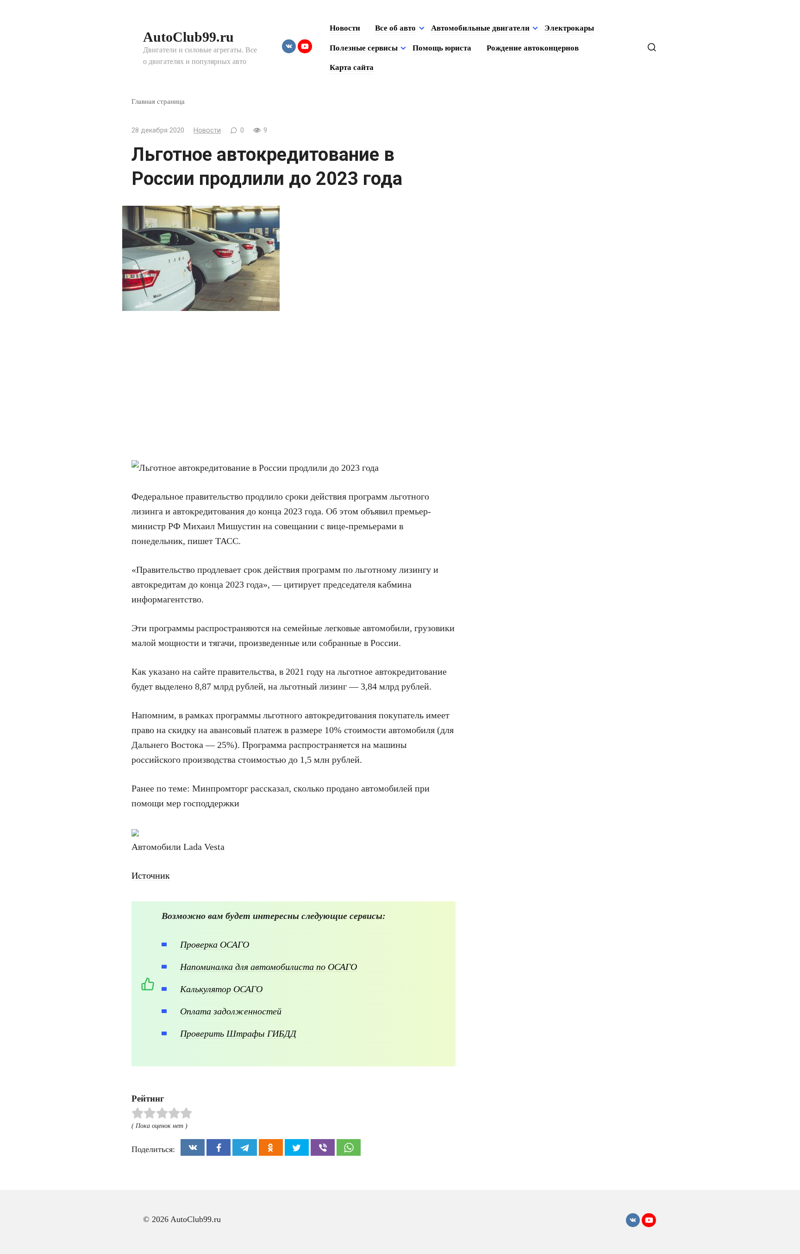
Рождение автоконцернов (533, 48)
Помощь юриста (441, 48)
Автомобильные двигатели (480, 28)
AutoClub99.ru (188, 36)
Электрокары (569, 28)
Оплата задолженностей (230, 1011)
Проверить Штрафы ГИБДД (238, 1033)
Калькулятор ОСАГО (221, 989)
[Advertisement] (293, 390)
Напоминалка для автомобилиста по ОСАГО (268, 967)
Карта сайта (352, 67)
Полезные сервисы (364, 48)
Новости (345, 28)
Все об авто (395, 28)
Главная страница (158, 101)
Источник (150, 875)
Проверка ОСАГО (214, 944)
